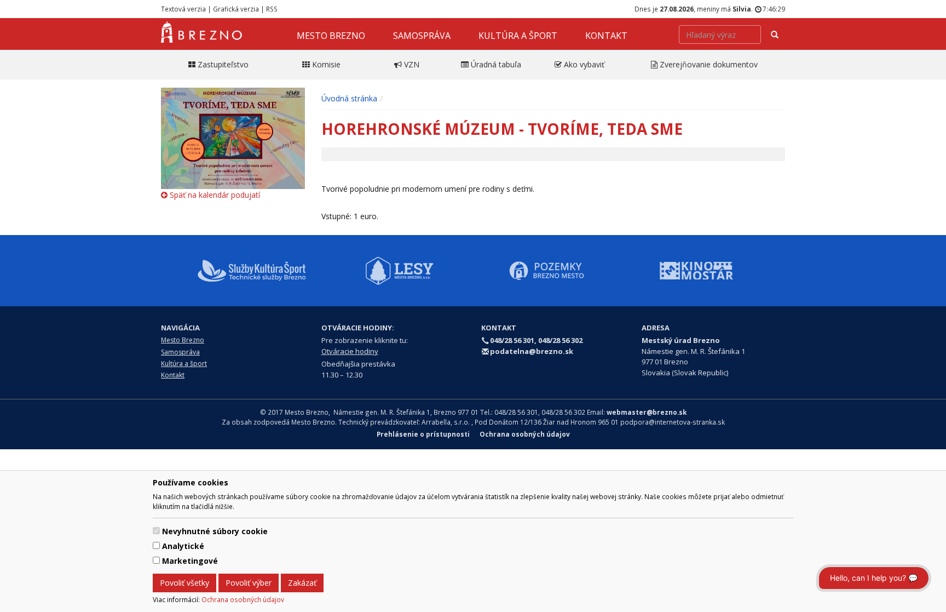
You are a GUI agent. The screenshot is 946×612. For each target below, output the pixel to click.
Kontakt (606, 36)
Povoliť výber (249, 582)
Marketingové (190, 561)
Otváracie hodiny (349, 351)
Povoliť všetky (184, 582)
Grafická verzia (236, 8)
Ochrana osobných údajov (242, 599)
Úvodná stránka (349, 98)
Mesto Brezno (331, 36)
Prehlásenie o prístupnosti (423, 434)
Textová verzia (183, 8)
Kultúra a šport (517, 36)
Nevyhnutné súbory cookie (215, 531)
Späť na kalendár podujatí (214, 195)
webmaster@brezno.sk (647, 412)
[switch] (156, 530)
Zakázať (302, 582)
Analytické (183, 546)
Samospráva (422, 36)
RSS (272, 8)
